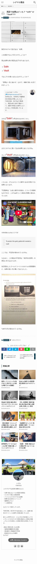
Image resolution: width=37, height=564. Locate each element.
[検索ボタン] (34, 2)
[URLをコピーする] (33, 349)
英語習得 (6, 17)
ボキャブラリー (16, 340)
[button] (4, 349)
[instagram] (18, 546)
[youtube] (22, 546)
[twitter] (15, 546)
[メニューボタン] (2, 2)
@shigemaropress (13, 94)
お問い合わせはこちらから (18, 540)
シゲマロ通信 (18, 2)
